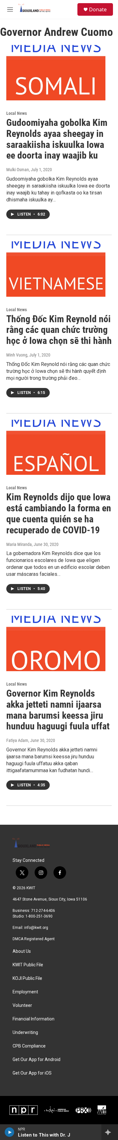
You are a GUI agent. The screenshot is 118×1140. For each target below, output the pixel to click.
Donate (98, 9)
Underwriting (25, 1032)
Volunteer (22, 1005)
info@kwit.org (36, 927)
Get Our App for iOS (32, 1073)
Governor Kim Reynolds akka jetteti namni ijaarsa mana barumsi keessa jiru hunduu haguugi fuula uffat (58, 710)
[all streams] (109, 1132)
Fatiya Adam (17, 740)
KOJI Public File (27, 978)
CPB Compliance (29, 1046)
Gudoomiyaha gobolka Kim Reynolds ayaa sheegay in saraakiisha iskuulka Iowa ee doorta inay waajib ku (56, 139)
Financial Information (33, 1019)
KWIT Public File (28, 965)
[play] (10, 1132)
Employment (25, 992)
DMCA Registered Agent (34, 939)
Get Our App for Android (36, 1059)
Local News (16, 113)
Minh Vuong (16, 354)
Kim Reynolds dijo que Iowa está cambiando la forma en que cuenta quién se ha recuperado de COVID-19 (58, 513)
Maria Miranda (19, 544)
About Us (22, 951)
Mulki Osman (17, 169)
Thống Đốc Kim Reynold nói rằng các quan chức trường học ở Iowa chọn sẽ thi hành (59, 329)
